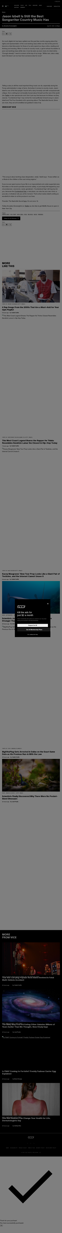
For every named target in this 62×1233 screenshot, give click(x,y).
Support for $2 (32, 625)
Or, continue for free (33, 634)
